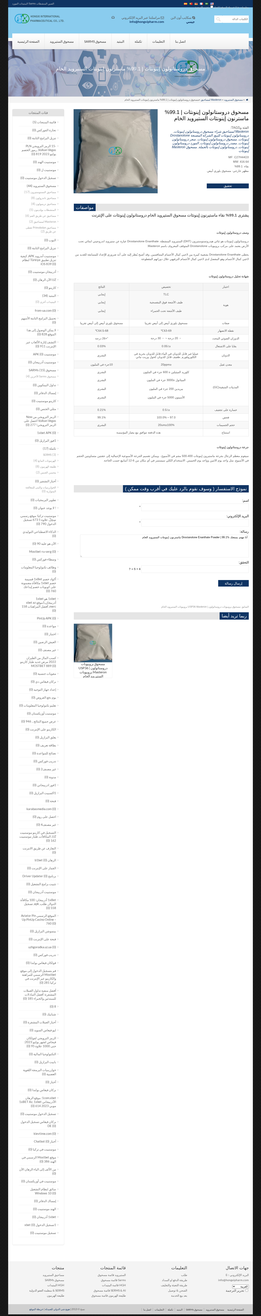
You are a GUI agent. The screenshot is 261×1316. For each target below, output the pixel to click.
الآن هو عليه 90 (46, 543)
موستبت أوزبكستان (43, 713)
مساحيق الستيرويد (53, 1275)
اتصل (216, 7)
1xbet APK (44, 433)
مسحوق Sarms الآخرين (43, 376)
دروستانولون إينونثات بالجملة (218, 147)
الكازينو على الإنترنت (43, 729)
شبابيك (51, 1014)
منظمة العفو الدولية (40, 1290)
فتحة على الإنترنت (44, 939)
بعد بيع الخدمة (179, 1295)
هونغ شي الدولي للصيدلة (57, 1309)
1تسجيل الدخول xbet (40, 1225)
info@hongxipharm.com (146, 21)
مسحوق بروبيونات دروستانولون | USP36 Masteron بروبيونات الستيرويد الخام (205, 606)
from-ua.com (43, 310)
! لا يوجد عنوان (47, 508)
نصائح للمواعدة (46, 753)
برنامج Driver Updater (39, 876)
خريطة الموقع (227, 7)
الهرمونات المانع (47, 460)
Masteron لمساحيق (211, 99)
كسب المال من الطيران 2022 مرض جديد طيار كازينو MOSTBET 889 (38, 662)
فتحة (53, 801)
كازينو (52, 287)
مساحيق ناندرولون (45, 198)
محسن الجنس (48, 472)
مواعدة (51, 626)
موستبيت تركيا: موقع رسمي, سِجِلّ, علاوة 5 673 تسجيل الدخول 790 (38, 520)
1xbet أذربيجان (46, 1217)
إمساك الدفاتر (47, 393)
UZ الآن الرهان (47, 279)
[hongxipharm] (38, 22)
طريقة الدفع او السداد (174, 1280)
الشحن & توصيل (177, 1290)
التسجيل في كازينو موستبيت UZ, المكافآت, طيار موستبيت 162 (37, 836)
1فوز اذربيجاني (46, 785)
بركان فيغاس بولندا (44, 1090)
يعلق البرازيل (48, 737)
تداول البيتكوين (46, 385)
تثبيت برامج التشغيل (43, 884)
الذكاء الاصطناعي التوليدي (39, 532)
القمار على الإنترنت (44, 868)
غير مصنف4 (48, 824)
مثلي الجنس (48, 409)
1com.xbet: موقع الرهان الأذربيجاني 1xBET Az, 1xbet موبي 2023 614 (37, 1102)
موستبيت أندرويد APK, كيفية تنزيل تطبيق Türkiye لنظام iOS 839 (38, 260)
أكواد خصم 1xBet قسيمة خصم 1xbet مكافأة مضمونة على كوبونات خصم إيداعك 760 (38, 585)
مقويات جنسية (47, 673)
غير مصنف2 (48, 769)
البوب (52, 240)
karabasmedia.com (39, 809)
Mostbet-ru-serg (40, 551)
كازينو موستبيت (46, 401)
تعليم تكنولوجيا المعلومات (40, 705)
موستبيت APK (44, 354)
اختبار (52, 634)
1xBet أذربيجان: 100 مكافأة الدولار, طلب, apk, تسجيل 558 (38, 904)
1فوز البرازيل (47, 440)
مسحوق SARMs (95, 41)
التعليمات (158, 41)
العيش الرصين (47, 642)
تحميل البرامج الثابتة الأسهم (38, 318)
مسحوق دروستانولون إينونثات (217, 139)
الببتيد (120, 41)
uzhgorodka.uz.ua (40, 947)
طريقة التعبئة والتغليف (174, 1285)
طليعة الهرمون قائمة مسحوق (108, 1295)
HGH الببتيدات (55, 1285)
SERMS (47, 454)
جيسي (190, 21)
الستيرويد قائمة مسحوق (112, 1275)
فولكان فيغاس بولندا (43, 963)
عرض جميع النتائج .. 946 (41, 721)
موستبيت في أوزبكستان (41, 1181)
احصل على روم (46, 816)
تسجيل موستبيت (45, 1233)
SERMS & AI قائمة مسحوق (110, 1290)
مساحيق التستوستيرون (43, 192)
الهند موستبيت (47, 1209)
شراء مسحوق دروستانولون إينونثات (197, 131)
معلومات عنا (242, 7)
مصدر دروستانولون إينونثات (218, 143)
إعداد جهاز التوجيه (45, 689)
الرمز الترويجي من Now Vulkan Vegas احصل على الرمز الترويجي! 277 (40, 421)
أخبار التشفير (48, 481)
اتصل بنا (180, 41)
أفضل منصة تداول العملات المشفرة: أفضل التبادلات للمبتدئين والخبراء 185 (39, 994)
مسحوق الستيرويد (62, 41)
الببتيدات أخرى (48, 301)
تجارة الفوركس (46, 130)
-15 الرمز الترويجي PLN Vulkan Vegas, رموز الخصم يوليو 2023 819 (39, 150)
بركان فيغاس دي (45, 681)
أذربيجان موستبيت (44, 271)
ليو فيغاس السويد (45, 1030)
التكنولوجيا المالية (44, 1054)
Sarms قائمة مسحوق (113, 1280)
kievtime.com (43, 1133)
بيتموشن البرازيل (45, 931)
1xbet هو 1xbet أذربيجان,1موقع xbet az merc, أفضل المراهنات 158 (39, 602)
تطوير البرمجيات (45, 500)
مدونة (52, 777)
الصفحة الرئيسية (28, 41)
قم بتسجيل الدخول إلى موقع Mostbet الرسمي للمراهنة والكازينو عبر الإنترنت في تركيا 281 (38, 976)
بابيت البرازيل (47, 1062)
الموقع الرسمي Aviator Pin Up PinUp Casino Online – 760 (38, 919)
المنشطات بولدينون (45, 209)
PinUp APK (44, 618)
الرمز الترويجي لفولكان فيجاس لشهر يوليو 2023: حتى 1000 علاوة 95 (40, 1042)
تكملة (138, 41)
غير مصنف (49, 650)
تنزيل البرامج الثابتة (44, 138)
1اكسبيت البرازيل (45, 793)
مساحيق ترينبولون (46, 204)
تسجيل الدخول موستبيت (40, 178)
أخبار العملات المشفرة (42, 1022)
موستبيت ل (48, 170)
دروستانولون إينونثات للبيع (231, 135)
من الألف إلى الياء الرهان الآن (37, 1169)
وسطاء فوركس (46, 559)
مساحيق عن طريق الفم (43, 215)
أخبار (53, 1082)
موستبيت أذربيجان (44, 362)
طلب (184, 1275)
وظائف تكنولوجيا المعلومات (38, 567)
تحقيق (228, 186)
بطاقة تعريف (48, 745)
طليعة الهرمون (48, 466)
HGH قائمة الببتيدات (114, 1285)
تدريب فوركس (47, 761)
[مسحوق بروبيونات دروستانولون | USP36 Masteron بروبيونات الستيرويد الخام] (93, 661)
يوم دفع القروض (46, 697)
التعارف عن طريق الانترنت (39, 848)
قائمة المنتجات (46, 122)
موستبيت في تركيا (44, 1149)
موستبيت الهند (47, 162)
